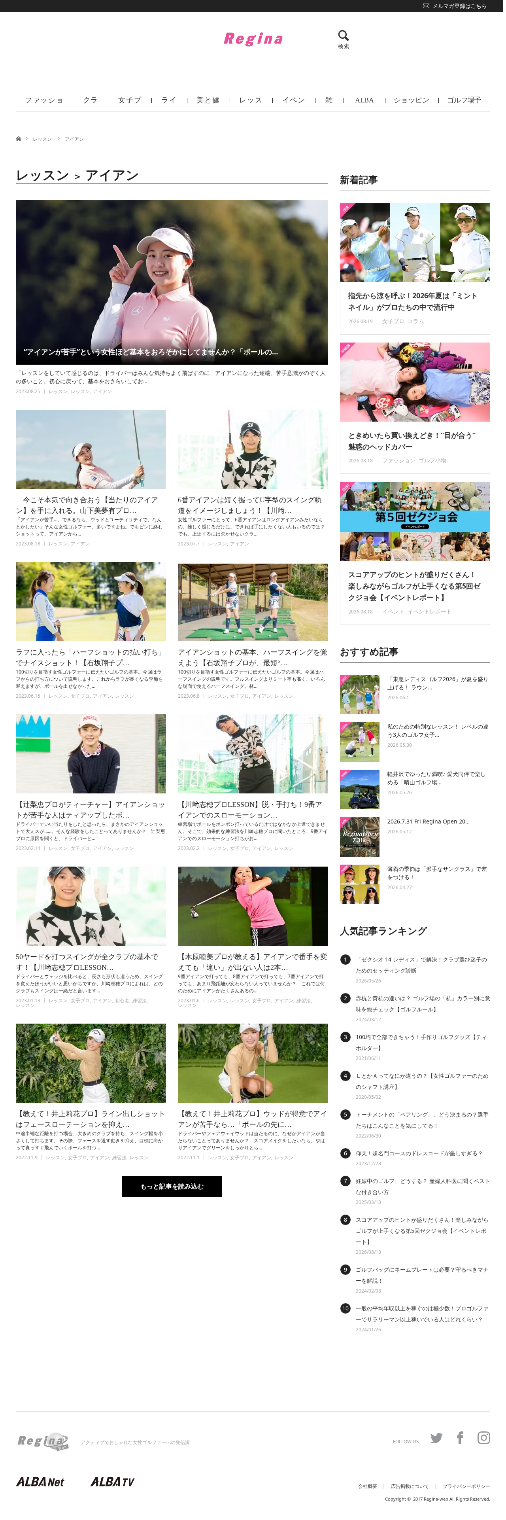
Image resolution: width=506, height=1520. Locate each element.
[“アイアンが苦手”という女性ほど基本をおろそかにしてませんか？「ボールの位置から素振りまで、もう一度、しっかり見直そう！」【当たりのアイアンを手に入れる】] (172, 282)
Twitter (436, 1437)
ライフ (169, 103)
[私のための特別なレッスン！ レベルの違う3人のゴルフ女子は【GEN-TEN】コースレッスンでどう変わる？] (360, 742)
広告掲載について (410, 1486)
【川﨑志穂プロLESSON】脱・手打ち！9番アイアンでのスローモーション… (250, 810)
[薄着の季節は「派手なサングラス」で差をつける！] (360, 884)
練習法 (139, 1000)
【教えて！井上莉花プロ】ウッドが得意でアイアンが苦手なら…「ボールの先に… (252, 1119)
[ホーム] (18, 138)
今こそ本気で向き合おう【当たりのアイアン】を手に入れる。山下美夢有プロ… (87, 505)
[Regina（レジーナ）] (253, 39)
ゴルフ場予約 (464, 103)
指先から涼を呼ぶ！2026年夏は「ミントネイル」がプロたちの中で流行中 (413, 301)
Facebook (460, 1437)
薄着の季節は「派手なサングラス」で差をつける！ (437, 873)
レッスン (250, 103)
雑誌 (329, 103)
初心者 (122, 1000)
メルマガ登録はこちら (459, 6)
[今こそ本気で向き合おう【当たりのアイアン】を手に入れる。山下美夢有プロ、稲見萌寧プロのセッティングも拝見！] (91, 449)
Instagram (484, 1437)
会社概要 (367, 1486)
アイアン (74, 139)
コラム (416, 321)
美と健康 (208, 103)
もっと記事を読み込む (172, 1186)
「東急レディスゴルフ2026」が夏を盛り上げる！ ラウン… (438, 683)
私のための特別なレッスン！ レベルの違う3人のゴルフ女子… (438, 730)
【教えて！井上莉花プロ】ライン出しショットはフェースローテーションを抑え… (90, 1119)
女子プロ (130, 103)
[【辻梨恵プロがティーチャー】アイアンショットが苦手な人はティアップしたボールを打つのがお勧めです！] (91, 753)
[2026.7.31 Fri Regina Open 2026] (360, 837)
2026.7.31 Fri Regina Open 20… (428, 821)
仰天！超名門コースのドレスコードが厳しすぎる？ (419, 1153)
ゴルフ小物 (432, 460)
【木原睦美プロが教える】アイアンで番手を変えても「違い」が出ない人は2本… (252, 962)
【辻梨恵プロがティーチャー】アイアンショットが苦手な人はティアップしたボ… (90, 810)
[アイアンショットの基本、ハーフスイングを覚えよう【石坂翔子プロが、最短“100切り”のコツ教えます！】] (253, 601)
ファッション (44, 103)
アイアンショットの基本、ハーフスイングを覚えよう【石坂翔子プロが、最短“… (252, 657)
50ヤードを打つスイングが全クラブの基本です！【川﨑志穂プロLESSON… (87, 962)
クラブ (91, 103)
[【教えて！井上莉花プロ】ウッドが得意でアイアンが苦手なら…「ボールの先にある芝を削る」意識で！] (253, 1063)
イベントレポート (430, 611)
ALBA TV (364, 103)
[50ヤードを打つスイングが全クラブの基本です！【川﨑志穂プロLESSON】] (91, 906)
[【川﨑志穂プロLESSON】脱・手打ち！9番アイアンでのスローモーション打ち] (253, 753)
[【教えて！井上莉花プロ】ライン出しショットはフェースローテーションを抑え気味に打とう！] (91, 1063)
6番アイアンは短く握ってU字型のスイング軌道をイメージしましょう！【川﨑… (250, 505)
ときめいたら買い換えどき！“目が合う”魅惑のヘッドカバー (412, 440)
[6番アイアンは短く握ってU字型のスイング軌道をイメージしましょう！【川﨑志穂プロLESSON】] (253, 449)
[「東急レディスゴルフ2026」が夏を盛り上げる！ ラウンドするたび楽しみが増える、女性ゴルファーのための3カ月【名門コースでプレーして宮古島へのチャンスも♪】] (360, 694)
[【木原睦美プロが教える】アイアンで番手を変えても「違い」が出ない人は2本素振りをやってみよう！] (253, 906)
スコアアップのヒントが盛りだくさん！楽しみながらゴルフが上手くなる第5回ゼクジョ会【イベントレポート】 (414, 586)
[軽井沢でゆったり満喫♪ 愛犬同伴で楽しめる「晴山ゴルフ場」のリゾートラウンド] (360, 789)
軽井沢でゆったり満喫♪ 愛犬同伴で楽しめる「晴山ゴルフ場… (436, 778)
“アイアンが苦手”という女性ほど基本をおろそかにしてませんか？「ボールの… (151, 351)
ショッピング (411, 103)
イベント (294, 103)
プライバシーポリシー (466, 1486)
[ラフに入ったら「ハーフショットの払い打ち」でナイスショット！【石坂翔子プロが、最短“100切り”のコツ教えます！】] (91, 601)
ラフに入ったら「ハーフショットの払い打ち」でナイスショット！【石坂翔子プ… (90, 657)
